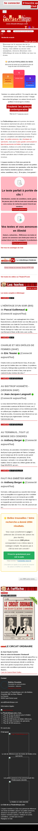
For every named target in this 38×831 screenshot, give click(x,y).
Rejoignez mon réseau (14, 688)
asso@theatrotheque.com (9, 702)
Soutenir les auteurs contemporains (19, 108)
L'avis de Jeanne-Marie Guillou (11, 672)
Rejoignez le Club (6, 819)
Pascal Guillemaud (14, 309)
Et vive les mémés (19, 76)
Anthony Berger (13, 440)
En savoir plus (5, 728)
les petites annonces (12, 139)
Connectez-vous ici (23, 114)
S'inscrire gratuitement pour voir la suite (19, 555)
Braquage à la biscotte (30, 82)
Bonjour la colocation (8, 80)
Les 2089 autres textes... (28, 579)
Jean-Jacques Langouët (17, 394)
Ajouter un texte (31, 288)
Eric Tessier (10, 353)
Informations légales (7, 706)
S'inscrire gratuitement (19, 209)
